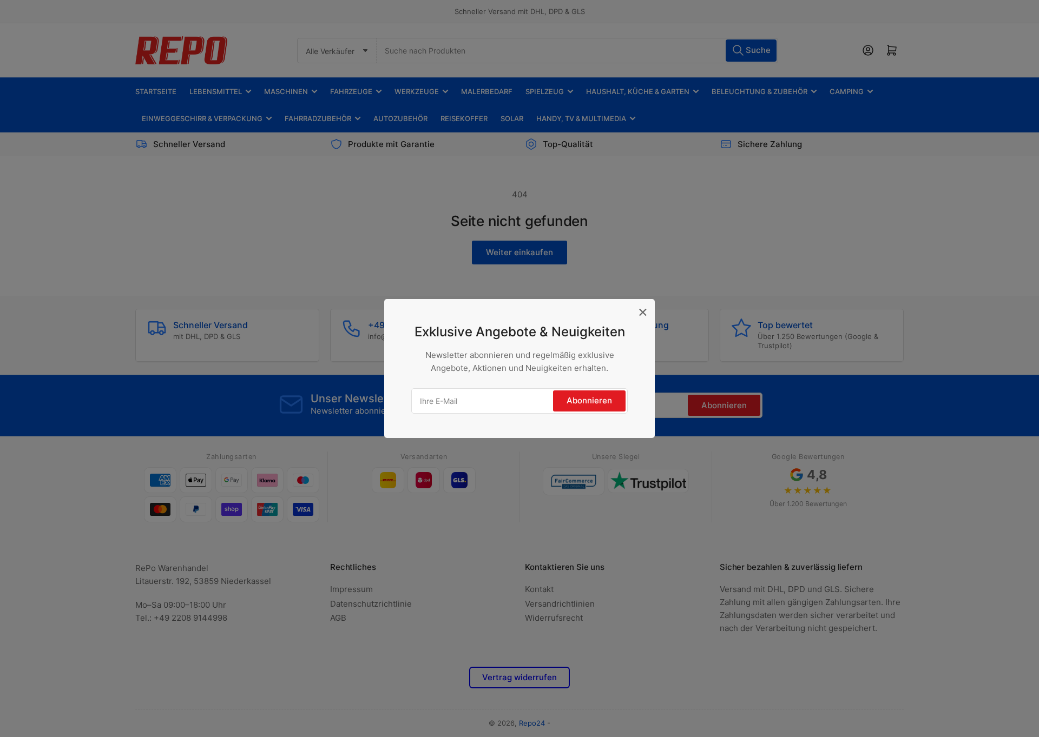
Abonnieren (589, 400)
